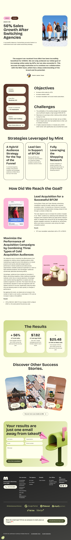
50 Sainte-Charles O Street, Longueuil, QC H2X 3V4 (53, 482)
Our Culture (31, 482)
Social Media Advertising (22, 481)
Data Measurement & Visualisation (22, 496)
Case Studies (42, 480)
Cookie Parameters (46, 533)
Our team (31, 480)
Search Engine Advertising (22, 484)
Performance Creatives (22, 488)
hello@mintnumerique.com (56, 521)
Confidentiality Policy (35, 533)
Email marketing (22, 490)
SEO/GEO (21, 492)
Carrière (31, 484)
